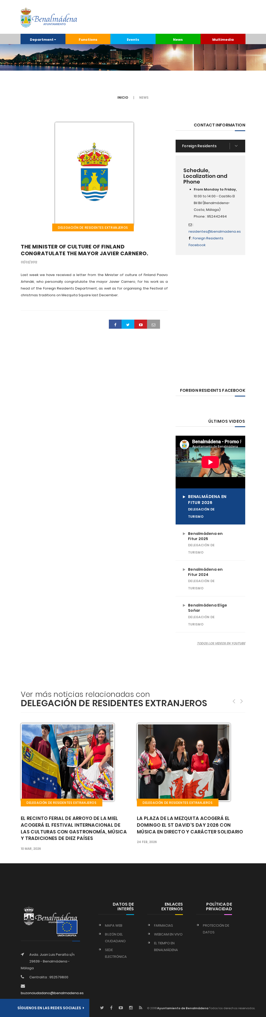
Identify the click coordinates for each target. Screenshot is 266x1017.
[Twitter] (102, 1008)
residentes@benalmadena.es (215, 231)
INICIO (122, 97)
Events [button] (133, 39)
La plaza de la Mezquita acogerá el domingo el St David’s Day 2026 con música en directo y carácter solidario (190, 825)
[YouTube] (121, 1008)
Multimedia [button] (223, 39)
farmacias (163, 925)
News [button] (178, 39)
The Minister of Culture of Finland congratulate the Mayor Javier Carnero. (84, 250)
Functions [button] (88, 39)
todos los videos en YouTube (221, 643)
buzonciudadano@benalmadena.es (52, 993)
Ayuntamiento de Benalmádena (182, 1008)
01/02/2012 (29, 262)
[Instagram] (131, 1008)
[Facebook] (111, 1008)
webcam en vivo (168, 934)
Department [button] (42, 39)
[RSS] (140, 1008)
